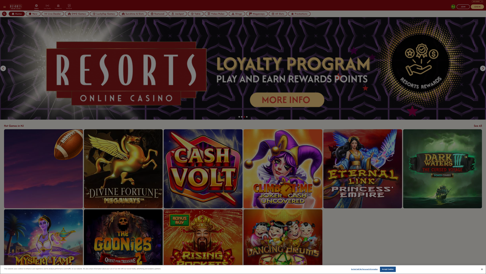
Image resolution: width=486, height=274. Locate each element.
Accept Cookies (388, 269)
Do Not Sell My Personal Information (364, 269)
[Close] (482, 269)
